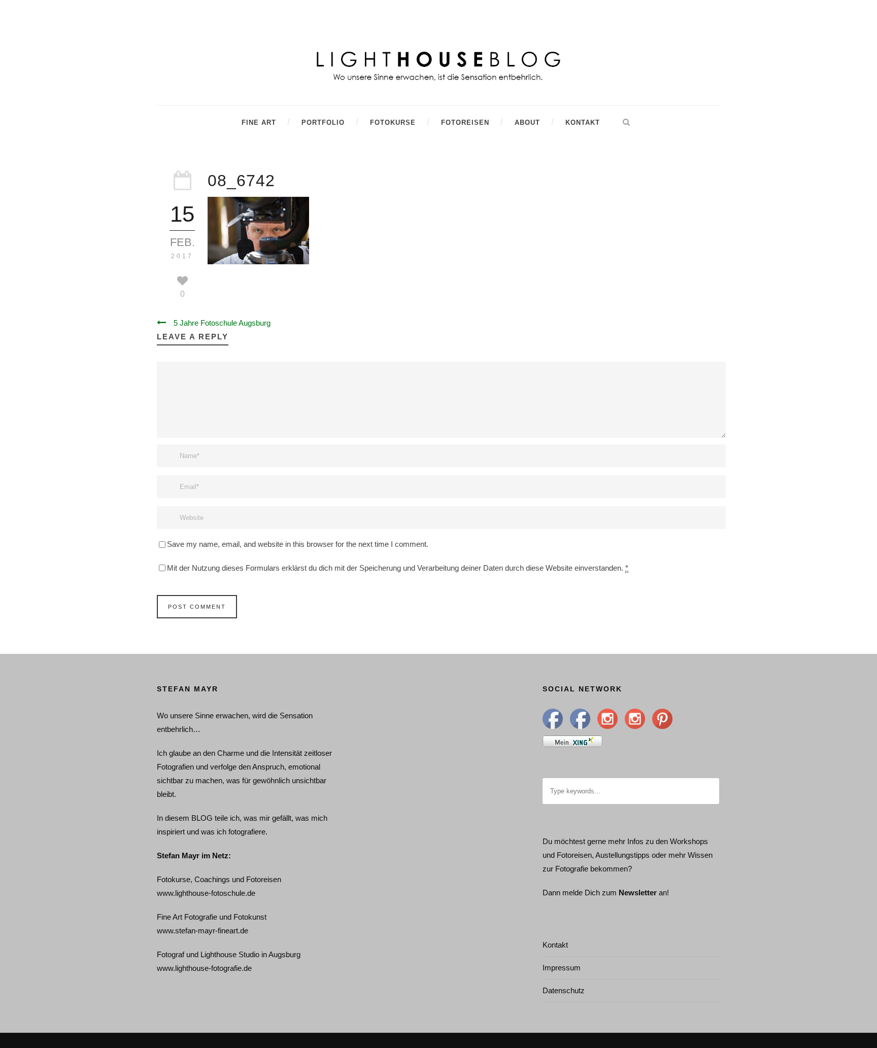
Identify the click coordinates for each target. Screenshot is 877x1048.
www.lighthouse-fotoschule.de (206, 893)
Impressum (562, 967)
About (527, 122)
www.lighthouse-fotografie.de (204, 968)
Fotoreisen (465, 122)
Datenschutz (564, 990)
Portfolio (323, 122)
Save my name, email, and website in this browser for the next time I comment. (297, 544)
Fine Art (259, 122)
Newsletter (638, 892)
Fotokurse (393, 122)
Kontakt (582, 122)
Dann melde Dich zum (580, 892)
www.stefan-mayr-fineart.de (202, 930)
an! (664, 892)
